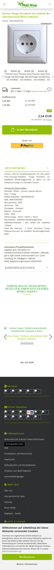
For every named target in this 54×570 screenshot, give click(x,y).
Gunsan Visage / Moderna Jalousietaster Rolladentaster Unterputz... (27, 337)
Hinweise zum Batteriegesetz (17, 471)
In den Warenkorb (27, 129)
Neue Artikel (10, 508)
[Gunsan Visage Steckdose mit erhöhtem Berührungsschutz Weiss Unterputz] (27, 44)
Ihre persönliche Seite (14, 496)
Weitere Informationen (27, 564)
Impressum (9, 459)
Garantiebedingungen (14, 476)
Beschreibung (15, 168)
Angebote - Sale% (12, 513)
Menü (4, 4)
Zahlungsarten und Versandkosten (20, 465)
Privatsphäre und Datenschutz (18, 454)
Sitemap (8, 502)
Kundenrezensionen (20, 267)
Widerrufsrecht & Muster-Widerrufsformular (24, 439)
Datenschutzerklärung (11, 551)
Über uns (8, 490)
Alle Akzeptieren (27, 557)
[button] (4, 336)
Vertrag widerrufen (14, 444)
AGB (6, 448)
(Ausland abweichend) (39, 91)
